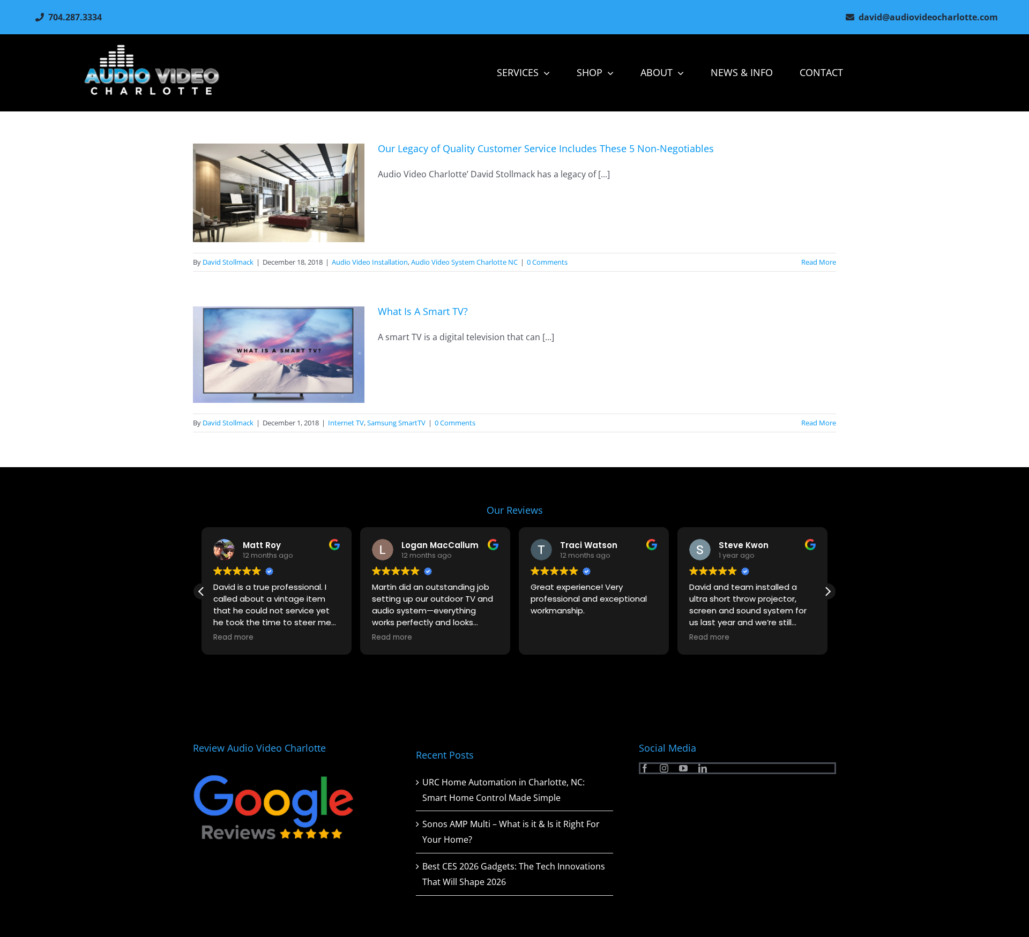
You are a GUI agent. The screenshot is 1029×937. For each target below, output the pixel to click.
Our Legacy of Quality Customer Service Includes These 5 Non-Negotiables (546, 148)
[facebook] (644, 768)
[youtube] (683, 768)
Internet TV (346, 423)
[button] (827, 591)
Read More (818, 262)
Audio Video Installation (370, 262)
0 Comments (547, 262)
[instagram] (664, 768)
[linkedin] (702, 768)
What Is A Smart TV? (423, 311)
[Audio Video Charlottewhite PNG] (151, 49)
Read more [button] (246, 637)
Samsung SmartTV (396, 423)
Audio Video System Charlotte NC (464, 262)
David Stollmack (228, 262)
